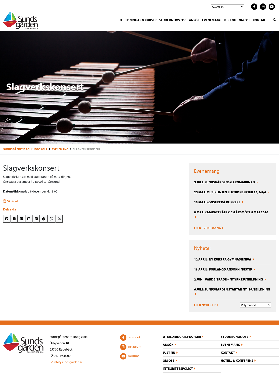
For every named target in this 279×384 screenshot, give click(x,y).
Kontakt (260, 20)
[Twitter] (6, 219)
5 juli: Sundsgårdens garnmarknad (225, 182)
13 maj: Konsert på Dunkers (217, 202)
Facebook (134, 337)
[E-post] (28, 219)
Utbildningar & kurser (137, 20)
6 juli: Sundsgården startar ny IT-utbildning (232, 289)
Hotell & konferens (237, 360)
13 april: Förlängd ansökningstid (223, 269)
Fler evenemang (208, 228)
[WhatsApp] (21, 219)
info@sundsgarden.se (68, 362)
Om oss (244, 20)
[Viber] (51, 219)
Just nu (230, 20)
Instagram (134, 346)
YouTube (133, 356)
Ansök (194, 20)
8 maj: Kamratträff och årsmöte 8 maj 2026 (231, 212)
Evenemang (211, 20)
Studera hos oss (172, 20)
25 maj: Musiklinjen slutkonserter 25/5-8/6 (230, 192)
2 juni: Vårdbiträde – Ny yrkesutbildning (228, 279)
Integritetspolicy (178, 368)
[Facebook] (14, 219)
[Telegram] (44, 219)
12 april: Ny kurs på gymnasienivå (223, 259)
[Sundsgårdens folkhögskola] (20, 20)
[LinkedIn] (36, 219)
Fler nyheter (205, 305)
